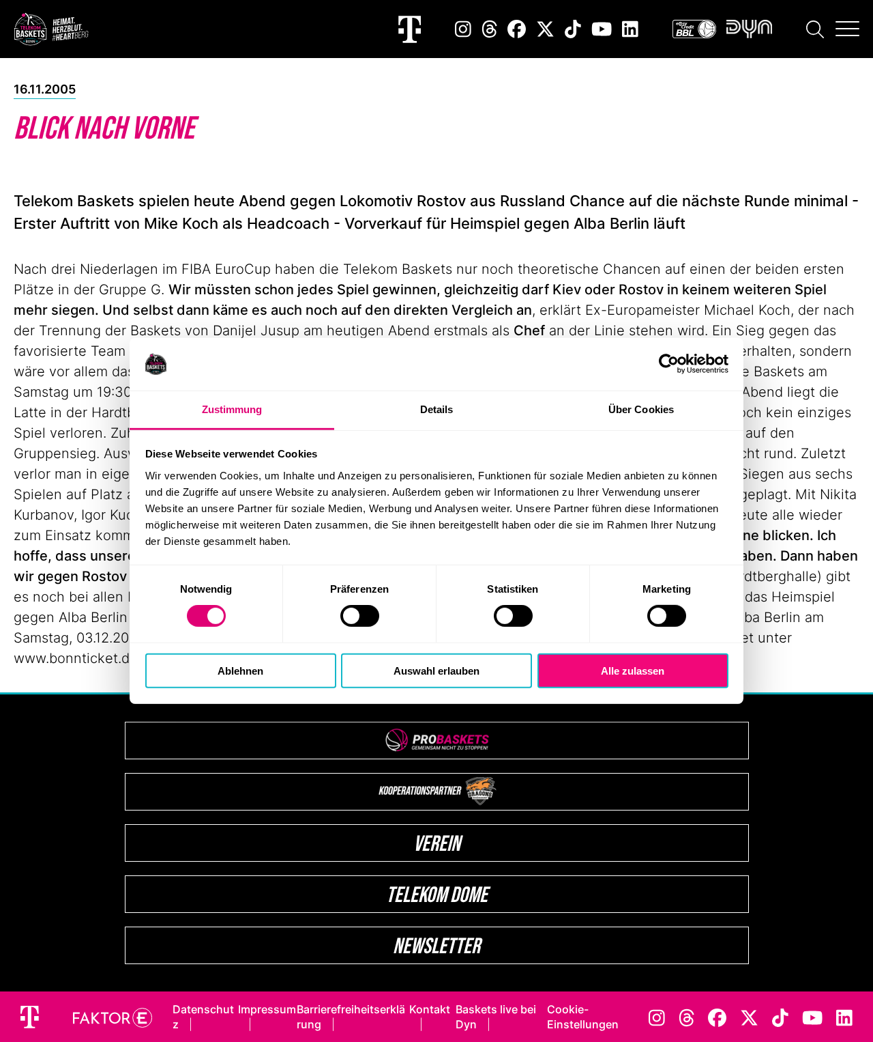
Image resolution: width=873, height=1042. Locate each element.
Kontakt (429, 1009)
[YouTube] (601, 29)
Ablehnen (240, 670)
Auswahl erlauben (436, 670)
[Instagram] (463, 29)
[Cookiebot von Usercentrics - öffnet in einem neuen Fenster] (668, 364)
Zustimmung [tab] (232, 409)
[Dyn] (749, 29)
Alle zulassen (632, 670)
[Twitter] (545, 29)
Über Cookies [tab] (641, 409)
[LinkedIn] (630, 29)
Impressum (267, 1009)
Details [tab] (437, 409)
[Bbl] (694, 29)
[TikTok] (573, 29)
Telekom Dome (437, 894)
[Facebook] (516, 29)
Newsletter (436, 945)
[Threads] (490, 29)
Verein (436, 843)
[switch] (359, 616)
